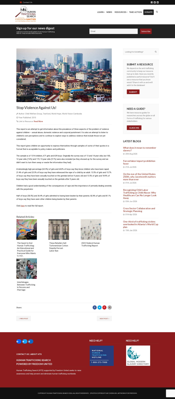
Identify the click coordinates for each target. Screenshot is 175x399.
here (23, 206)
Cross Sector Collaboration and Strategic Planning (139, 209)
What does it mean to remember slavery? (139, 149)
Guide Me (134, 128)
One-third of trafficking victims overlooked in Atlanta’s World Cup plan (140, 224)
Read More (38, 121)
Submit (133, 92)
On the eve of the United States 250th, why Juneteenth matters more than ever (139, 177)
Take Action (135, 12)
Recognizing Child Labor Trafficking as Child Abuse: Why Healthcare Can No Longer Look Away (140, 193)
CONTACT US (22, 354)
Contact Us (27, 2)
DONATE (148, 12)
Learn (100, 12)
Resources (120, 12)
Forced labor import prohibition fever (139, 162)
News (109, 12)
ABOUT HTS (36, 354)
